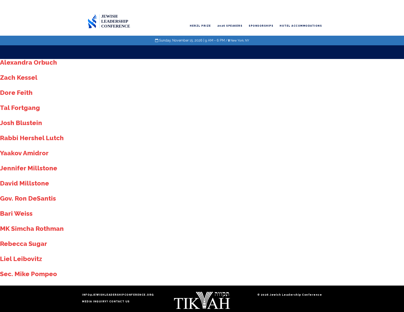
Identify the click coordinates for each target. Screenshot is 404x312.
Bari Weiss (16, 213)
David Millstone (24, 183)
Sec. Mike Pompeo (28, 274)
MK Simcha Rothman (32, 228)
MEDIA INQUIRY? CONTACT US (106, 301)
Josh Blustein (21, 123)
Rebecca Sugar (23, 243)
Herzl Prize (200, 25)
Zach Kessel (18, 77)
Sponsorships (261, 25)
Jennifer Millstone (28, 168)
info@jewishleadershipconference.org (118, 294)
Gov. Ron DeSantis (28, 198)
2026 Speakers (230, 25)
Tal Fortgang (20, 107)
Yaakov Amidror (24, 153)
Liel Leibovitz (21, 258)
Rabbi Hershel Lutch (32, 138)
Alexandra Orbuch (28, 62)
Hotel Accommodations (301, 25)
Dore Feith (16, 92)
